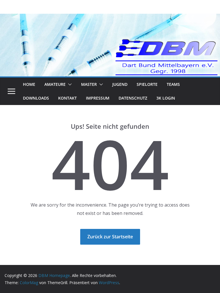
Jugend (119, 84)
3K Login (165, 98)
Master (89, 84)
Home (29, 84)
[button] (69, 84)
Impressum (97, 98)
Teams (173, 84)
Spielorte (147, 84)
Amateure (55, 84)
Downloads (36, 98)
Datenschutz (133, 98)
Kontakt (67, 98)
